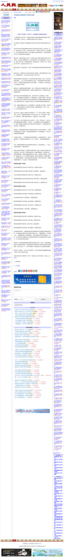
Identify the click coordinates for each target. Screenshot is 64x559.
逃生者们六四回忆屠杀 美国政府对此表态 (29, 316)
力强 (59, 462)
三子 (55, 530)
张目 (58, 522)
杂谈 (62, 9)
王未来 (58, 490)
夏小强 (57, 508)
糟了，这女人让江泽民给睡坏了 (27, 377)
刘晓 (55, 459)
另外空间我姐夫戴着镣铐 (25, 361)
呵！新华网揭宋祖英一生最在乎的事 (28, 393)
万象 (34, 9)
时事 (14, 9)
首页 (2, 9)
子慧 (55, 535)
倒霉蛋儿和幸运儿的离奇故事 (26, 339)
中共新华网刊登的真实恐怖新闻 (27, 371)
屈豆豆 (55, 522)
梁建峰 (57, 470)
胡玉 (55, 493)
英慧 (55, 504)
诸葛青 (57, 533)
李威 (55, 518)
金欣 (60, 456)
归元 (55, 484)
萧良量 (60, 513)
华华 (62, 518)
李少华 (57, 535)
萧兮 (57, 464)
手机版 (59, 1)
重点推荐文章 (6, 17)
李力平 (55, 509)
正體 (56, 1)
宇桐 (58, 496)
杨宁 (57, 486)
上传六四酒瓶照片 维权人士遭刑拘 (27, 320)
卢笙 (57, 538)
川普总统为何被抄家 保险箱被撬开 (27, 351)
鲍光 (55, 513)
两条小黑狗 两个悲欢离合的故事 (27, 365)
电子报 (62, 1)
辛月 (60, 493)
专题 (46, 9)
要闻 (6, 9)
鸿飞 (56, 506)
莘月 (60, 496)
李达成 (61, 511)
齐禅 (57, 524)
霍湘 (55, 538)
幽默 (18, 9)
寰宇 (50, 9)
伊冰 (15, 17)
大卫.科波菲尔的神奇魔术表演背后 (27, 373)
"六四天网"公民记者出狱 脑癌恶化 (27, 318)
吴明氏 (58, 487)
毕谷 (55, 501)
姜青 (57, 513)
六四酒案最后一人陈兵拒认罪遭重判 (27, 323)
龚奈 (60, 467)
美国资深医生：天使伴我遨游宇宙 (27, 353)
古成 (57, 478)
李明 (57, 462)
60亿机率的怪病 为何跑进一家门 (27, 355)
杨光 (55, 481)
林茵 (61, 487)
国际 (22, 9)
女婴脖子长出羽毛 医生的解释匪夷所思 (28, 349)
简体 (54, 1)
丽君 (58, 456)
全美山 (55, 482)
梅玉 (59, 538)
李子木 (58, 473)
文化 (42, 9)
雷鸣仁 (57, 483)
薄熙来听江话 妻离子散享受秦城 (27, 367)
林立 (55, 527)
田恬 (57, 518)
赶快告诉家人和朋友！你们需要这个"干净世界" (30, 383)
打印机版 (17, 265)
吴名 (55, 467)
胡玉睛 (61, 470)
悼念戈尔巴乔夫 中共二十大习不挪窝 (28, 329)
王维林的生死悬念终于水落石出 (27, 331)
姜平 (58, 511)
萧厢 (55, 474)
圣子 (59, 486)
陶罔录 (55, 505)
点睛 (57, 504)
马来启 (60, 478)
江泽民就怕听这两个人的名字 (26, 385)
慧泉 (62, 504)
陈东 (59, 519)
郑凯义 (57, 467)
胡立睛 (55, 490)
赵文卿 (55, 511)
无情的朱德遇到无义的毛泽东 (26, 341)
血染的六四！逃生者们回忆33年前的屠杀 (29, 309)
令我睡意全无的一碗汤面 (26, 363)
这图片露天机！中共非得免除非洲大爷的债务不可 (31, 336)
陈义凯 (55, 499)
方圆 (55, 489)
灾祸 (30, 9)
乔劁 (55, 516)
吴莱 (60, 522)
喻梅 (57, 519)
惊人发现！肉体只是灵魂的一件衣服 (28, 333)
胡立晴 (55, 471)
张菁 (55, 483)
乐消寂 (57, 493)
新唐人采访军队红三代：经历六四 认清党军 (30, 311)
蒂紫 (61, 501)
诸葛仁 (60, 524)
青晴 (55, 512)
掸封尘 (55, 487)
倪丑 (57, 530)
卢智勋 (55, 498)
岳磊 (62, 516)
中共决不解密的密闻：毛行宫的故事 (28, 395)
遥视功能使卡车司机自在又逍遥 (27, 387)
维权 (54, 9)
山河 (55, 486)
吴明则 (58, 505)
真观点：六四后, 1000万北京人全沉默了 (29, 313)
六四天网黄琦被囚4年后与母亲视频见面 (28, 315)
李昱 (55, 464)
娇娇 (60, 535)
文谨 (59, 459)
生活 (38, 9)
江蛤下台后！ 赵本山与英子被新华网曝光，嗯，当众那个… (33, 375)
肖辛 (61, 473)
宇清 (59, 504)
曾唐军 (57, 491)
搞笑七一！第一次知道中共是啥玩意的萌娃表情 (30, 381)
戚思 (55, 519)
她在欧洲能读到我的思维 (25, 346)
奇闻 (26, 9)
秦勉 (55, 478)
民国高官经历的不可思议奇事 (26, 334)
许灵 (55, 533)
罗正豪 (57, 481)
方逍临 (55, 473)
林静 (55, 470)
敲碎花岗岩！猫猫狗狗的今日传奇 (27, 380)
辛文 (57, 459)
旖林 (59, 518)
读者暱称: (16, 299)
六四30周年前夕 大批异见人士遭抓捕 (28, 322)
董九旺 (60, 530)
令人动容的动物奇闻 (24, 343)
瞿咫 (59, 516)
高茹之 (61, 508)
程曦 (55, 462)
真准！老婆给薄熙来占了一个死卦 (27, 397)
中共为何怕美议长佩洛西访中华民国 (28, 356)
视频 (58, 9)
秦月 (62, 486)
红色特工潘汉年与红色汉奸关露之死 (28, 390)
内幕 (10, 9)
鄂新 (57, 516)
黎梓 (57, 527)
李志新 (55, 496)
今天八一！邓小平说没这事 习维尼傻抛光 (29, 359)
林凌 (60, 533)
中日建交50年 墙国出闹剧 (26, 345)
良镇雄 (58, 498)
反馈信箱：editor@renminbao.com (32, 543)
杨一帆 (60, 464)
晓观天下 (58, 501)
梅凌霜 (55, 456)
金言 (61, 498)
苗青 (55, 508)
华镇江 (60, 527)
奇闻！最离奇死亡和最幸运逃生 (27, 370)
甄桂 (55, 502)
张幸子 (61, 481)
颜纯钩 (61, 483)
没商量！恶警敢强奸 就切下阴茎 (27, 392)
